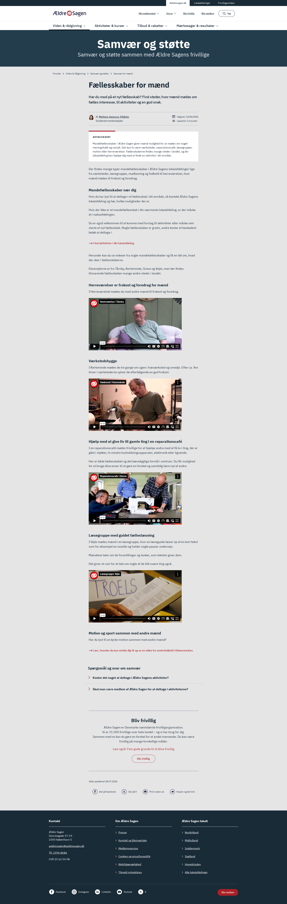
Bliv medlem (207, 13)
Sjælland (190, 856)
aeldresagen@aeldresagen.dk (66, 846)
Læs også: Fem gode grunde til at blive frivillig (143, 749)
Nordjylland (191, 832)
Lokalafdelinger (202, 2)
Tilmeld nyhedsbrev (130, 872)
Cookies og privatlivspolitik (134, 856)
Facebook (61, 891)
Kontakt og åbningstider (132, 840)
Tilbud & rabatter (150, 25)
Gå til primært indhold (65, 2)
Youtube (128, 891)
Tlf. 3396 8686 (58, 852)
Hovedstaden (193, 864)
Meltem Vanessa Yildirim (114, 116)
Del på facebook (107, 791)
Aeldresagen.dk (178, 2)
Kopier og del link (186, 791)
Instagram (83, 891)
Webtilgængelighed (129, 864)
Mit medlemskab (147, 13)
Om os (169, 13)
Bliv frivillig (188, 13)
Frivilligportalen (226, 2)
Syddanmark (192, 848)
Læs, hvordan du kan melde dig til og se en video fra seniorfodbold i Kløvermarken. (143, 650)
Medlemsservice (128, 848)
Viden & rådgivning (67, 25)
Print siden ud (156, 791)
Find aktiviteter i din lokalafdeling (113, 243)
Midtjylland (191, 840)
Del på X (132, 791)
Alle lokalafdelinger (196, 872)
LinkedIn (106, 891)
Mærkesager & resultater (196, 25)
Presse (122, 832)
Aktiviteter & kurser (109, 25)
